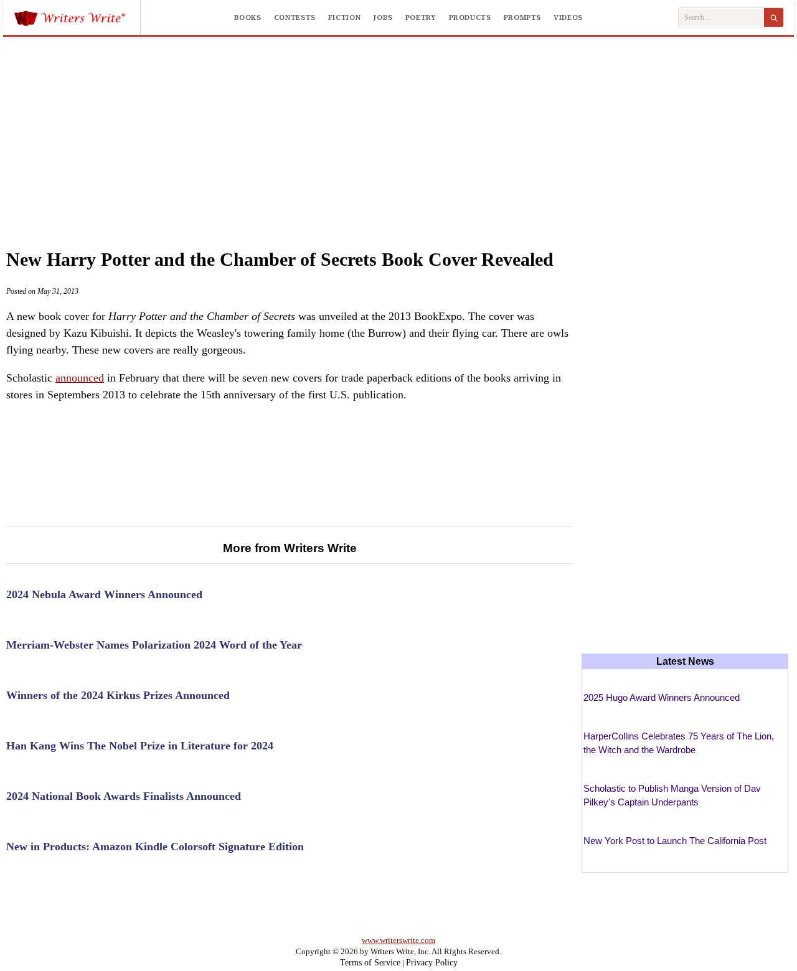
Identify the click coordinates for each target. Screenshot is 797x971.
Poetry (420, 17)
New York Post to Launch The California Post (674, 840)
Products (470, 17)
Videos (568, 17)
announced (79, 378)
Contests (295, 17)
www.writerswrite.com (398, 940)
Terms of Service (370, 962)
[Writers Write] (77, 17)
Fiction (344, 17)
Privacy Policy (432, 962)
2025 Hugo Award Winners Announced (661, 697)
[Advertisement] (398, 130)
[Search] (773, 17)
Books (248, 17)
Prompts (522, 17)
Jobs (383, 17)
